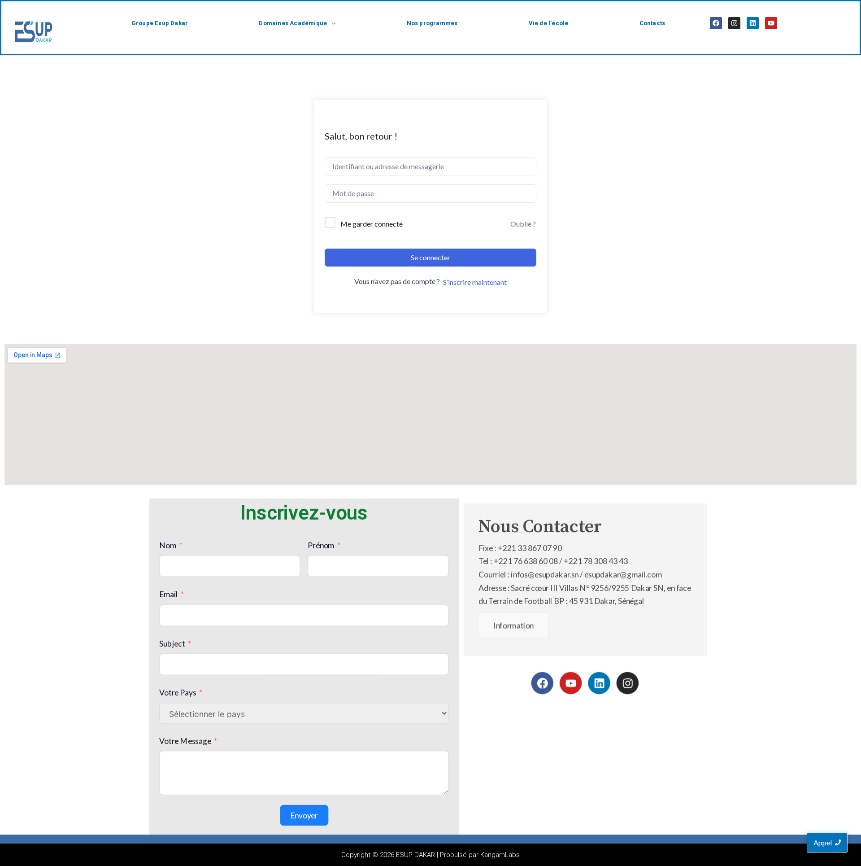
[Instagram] (734, 23)
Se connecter (430, 257)
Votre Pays (177, 692)
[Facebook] (716, 23)
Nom (168, 545)
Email (168, 594)
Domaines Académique (293, 23)
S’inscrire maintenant (475, 282)
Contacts (652, 23)
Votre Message (185, 740)
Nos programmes (432, 23)
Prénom (321, 545)
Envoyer (304, 815)
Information (513, 625)
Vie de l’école (549, 23)
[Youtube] (771, 23)
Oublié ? (523, 223)
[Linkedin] (753, 23)
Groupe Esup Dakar (159, 23)
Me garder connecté (371, 223)
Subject (172, 643)
